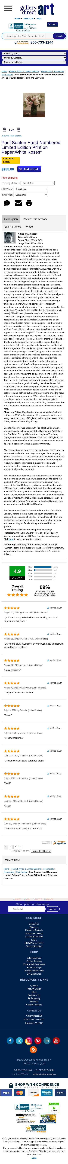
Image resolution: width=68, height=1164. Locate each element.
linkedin (47, 1040)
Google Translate (34, 1005)
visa (6, 1092)
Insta (28, 1041)
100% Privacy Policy (34, 943)
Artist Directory (34, 958)
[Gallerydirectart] (34, 8)
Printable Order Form (34, 970)
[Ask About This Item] (7, 206)
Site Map (34, 1001)
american (47, 1092)
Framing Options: (11, 182)
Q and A (34, 985)
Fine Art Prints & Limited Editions (24, 71)
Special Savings (34, 967)
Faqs (39, 18)
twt (19, 1040)
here (11, 539)
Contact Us (34, 924)
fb (10, 1040)
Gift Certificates (34, 974)
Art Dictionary (34, 998)
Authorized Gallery (34, 933)
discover (33, 1092)
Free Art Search (34, 989)
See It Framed (12, 226)
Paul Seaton (7, 74)
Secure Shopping (34, 946)
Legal (34, 1158)
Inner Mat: (7, 194)
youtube (56, 1040)
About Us (28, 18)
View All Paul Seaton (11, 136)
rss (33, 1049)
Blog (34, 992)
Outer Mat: (8, 188)
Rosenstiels (46, 71)
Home (17, 18)
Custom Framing (34, 961)
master (19, 1092)
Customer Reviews (34, 936)
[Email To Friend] (18, 206)
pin (37, 1040)
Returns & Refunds (34, 930)
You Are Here (12, 860)
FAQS (34, 940)
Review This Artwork (35, 219)
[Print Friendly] (29, 206)
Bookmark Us (34, 995)
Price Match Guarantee (34, 964)
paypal (60, 1092)
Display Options (20, 851)
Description (11, 219)
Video (29, 226)
